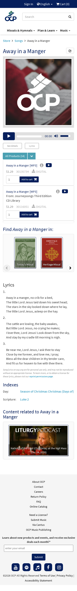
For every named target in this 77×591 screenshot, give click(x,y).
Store (6, 41)
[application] (38, 136)
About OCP (38, 482)
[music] (37, 567)
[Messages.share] (70, 50)
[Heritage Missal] (52, 252)
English (45, 4)
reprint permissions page (41, 376)
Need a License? (38, 515)
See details (12, 145)
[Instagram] (59, 567)
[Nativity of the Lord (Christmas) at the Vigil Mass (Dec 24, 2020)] (38, 440)
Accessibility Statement (38, 580)
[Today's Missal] (25, 252)
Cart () (64, 4)
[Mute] (56, 136)
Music (64, 30)
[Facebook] (48, 567)
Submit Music (38, 520)
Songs (19, 41)
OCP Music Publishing (38, 530)
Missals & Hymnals (20, 30)
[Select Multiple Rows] (32, 156)
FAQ (38, 501)
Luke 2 (24, 399)
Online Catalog (38, 506)
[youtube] (16, 567)
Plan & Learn (46, 30)
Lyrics (32, 145)
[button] (7, 269)
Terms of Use (47, 575)
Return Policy (38, 496)
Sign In (28, 4)
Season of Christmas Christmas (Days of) (47, 391)
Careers (38, 491)
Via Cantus (38, 525)
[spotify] (26, 567)
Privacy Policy (65, 575)
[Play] (9, 136)
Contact (38, 487)
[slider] (63, 134)
